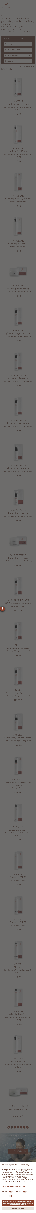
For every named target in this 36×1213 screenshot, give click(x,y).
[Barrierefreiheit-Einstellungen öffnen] (2, 608)
